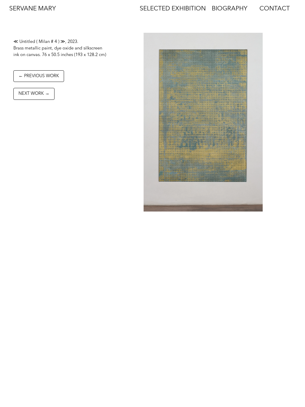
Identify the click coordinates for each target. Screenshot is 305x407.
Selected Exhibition (173, 9)
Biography (230, 9)
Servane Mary (32, 9)
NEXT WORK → (33, 93)
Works (116, 9)
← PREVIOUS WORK (38, 76)
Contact (274, 9)
